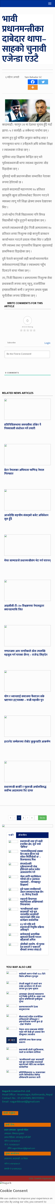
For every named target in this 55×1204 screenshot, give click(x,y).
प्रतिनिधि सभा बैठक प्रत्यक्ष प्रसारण (30, 1041)
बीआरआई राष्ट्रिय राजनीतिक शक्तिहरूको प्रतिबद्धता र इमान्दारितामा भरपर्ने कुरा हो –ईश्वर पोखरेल (31, 1020)
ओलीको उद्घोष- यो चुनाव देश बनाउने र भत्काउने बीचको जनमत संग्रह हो (32, 947)
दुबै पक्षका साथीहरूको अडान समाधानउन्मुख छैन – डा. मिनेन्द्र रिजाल (31, 892)
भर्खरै (11, 835)
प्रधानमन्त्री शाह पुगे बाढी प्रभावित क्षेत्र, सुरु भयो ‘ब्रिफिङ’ (31, 844)
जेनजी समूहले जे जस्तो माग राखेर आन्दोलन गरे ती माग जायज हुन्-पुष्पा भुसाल (30, 986)
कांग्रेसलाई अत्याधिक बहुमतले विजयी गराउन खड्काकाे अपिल (30, 937)
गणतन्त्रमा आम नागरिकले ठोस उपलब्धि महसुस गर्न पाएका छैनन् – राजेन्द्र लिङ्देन (25, 653)
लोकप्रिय (22, 835)
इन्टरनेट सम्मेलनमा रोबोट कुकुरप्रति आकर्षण (27, 741)
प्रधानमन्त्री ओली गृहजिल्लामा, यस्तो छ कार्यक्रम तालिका (31, 1051)
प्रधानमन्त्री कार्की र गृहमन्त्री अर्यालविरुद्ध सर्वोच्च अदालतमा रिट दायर (25, 789)
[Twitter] (43, 81)
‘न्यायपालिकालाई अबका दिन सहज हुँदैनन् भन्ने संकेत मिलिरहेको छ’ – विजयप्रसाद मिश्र (31, 855)
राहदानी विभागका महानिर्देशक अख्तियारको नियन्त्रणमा (31, 902)
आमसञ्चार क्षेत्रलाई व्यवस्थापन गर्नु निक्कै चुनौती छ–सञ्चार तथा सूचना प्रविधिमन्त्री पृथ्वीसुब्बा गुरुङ (32, 998)
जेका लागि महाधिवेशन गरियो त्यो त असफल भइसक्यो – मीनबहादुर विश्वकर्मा (30, 880)
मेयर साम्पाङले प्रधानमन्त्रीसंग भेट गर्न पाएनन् (27, 560)
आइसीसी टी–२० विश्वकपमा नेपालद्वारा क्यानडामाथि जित (24, 607)
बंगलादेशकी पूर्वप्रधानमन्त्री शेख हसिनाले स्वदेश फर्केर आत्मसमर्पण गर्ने (30, 868)
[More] (33, 87)
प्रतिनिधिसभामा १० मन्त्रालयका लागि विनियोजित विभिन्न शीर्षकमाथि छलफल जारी (32, 1075)
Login (47, 343)
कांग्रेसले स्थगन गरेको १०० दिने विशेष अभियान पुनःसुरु (32, 975)
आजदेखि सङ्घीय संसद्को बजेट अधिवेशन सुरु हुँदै (26, 517)
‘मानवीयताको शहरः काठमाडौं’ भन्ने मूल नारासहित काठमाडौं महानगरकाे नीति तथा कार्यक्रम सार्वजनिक (30, 914)
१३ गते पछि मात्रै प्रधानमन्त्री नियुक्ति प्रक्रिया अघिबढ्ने (32, 927)
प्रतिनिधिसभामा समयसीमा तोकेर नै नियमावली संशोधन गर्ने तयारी (22, 426)
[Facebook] (33, 81)
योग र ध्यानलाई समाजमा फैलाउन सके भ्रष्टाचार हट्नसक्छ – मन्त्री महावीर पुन (24, 698)
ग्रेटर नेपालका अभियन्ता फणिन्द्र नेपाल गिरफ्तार (24, 472)
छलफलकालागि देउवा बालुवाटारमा (28, 1008)
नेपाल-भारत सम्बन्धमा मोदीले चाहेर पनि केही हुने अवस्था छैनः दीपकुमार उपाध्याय (32, 1032)
